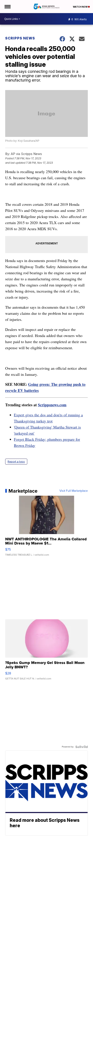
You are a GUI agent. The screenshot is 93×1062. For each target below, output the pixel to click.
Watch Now (80, 6)
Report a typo (16, 461)
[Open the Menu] (7, 6)
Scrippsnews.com (52, 405)
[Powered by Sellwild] (81, 746)
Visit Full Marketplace (73, 490)
